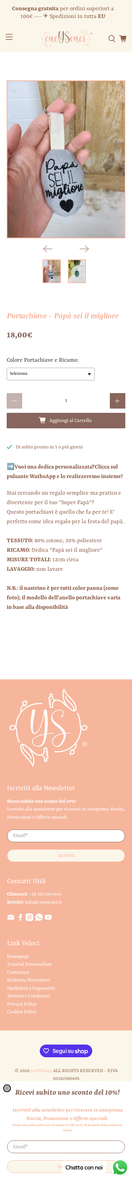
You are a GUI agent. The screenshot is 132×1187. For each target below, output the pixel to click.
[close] (7, 1088)
